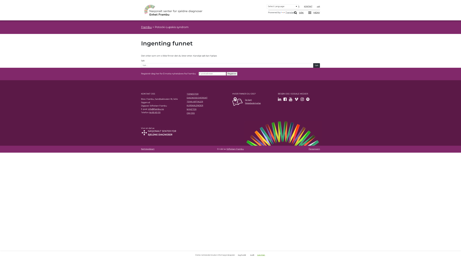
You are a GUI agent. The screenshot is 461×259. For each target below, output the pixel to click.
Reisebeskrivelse (253, 103)
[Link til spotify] (307, 100)
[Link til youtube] (290, 100)
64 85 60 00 (155, 112)
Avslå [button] (252, 255)
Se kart (248, 100)
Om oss (191, 113)
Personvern (314, 149)
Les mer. (261, 255)
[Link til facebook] (285, 100)
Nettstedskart (148, 149)
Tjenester (192, 94)
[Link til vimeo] (296, 100)
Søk (143, 61)
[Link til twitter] (279, 100)
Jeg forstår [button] (242, 255)
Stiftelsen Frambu (235, 149)
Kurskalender (195, 105)
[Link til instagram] (302, 100)
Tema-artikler (195, 102)
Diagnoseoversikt (197, 98)
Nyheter (191, 109)
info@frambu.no (156, 109)
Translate (290, 12)
